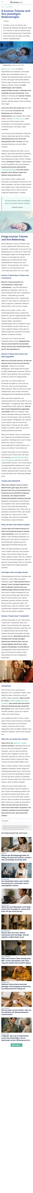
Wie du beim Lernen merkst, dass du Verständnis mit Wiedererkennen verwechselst (16, 1012)
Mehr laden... (16, 1045)
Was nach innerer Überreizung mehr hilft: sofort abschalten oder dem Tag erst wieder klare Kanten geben (16, 960)
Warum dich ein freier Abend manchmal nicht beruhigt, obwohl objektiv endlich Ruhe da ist (15, 935)
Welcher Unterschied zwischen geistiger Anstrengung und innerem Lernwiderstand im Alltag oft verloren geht (16, 986)
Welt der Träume (10, 69)
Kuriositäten (9, 6)
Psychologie (5, 879)
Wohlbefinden (5, 931)
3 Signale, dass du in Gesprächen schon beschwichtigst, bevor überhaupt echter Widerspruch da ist (15, 1038)
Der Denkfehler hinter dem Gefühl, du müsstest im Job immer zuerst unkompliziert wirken (15, 883)
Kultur (3, 6)
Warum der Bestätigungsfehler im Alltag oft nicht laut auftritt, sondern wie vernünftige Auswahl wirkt (16, 857)
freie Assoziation (18, 119)
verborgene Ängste (8, 170)
